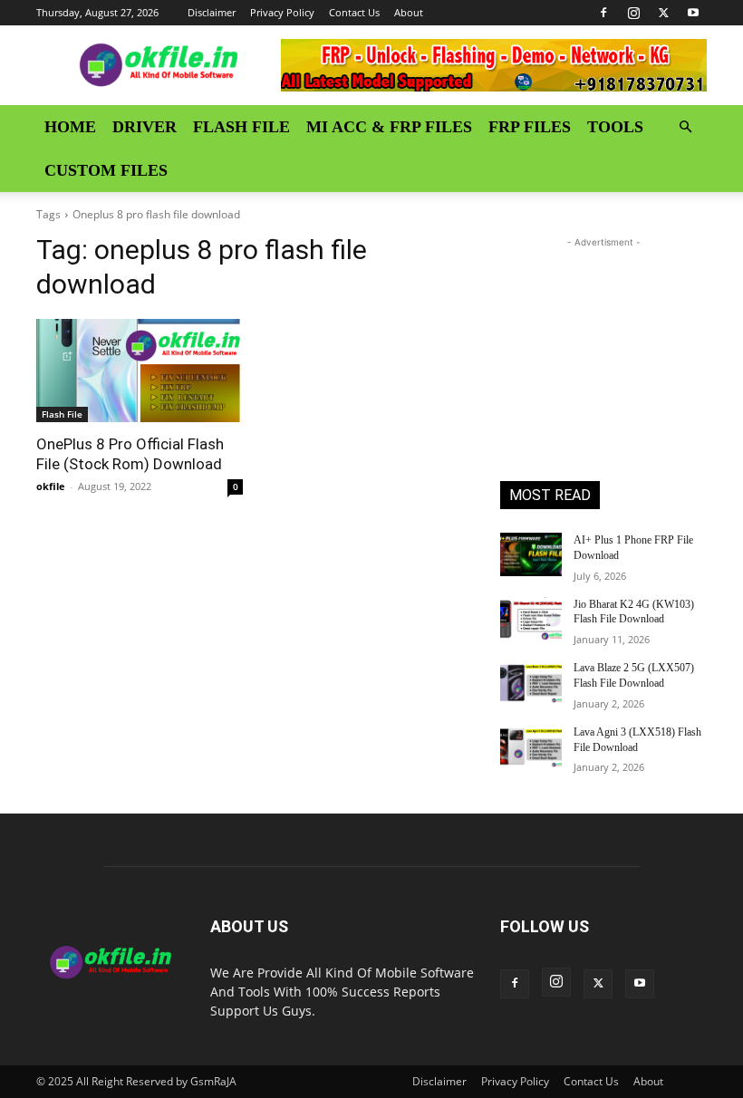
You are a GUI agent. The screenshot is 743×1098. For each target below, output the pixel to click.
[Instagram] (633, 12)
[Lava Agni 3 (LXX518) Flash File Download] (531, 746)
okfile (50, 486)
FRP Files (529, 127)
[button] (685, 127)
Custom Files (106, 170)
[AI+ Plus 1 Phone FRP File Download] (531, 554)
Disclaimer (212, 12)
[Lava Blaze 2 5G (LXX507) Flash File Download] (531, 682)
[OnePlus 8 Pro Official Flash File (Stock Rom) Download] (139, 370)
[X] (663, 12)
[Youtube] (693, 12)
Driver (144, 127)
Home (70, 127)
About (408, 12)
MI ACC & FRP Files (389, 127)
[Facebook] (603, 12)
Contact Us (354, 12)
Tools (615, 127)
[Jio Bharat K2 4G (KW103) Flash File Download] (531, 618)
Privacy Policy (282, 12)
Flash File (241, 127)
